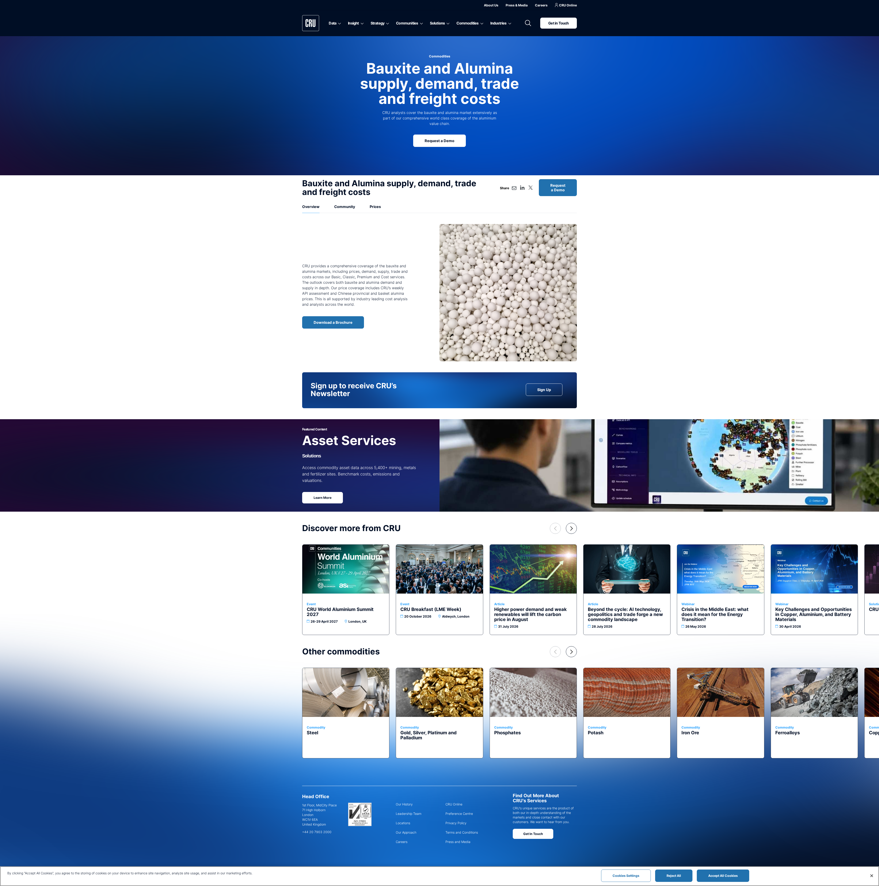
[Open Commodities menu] (481, 23)
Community (344, 206)
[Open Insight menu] (361, 23)
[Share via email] (514, 188)
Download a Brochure (333, 322)
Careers (541, 5)
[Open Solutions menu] (447, 23)
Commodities (467, 23)
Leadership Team (408, 814)
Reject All (674, 876)
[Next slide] (571, 528)
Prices (375, 206)
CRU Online (568, 5)
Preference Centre (459, 814)
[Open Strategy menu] (386, 23)
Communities (407, 23)
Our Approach (406, 832)
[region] (439, 876)
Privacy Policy (456, 823)
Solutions (437, 23)
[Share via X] (530, 187)
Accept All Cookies (723, 876)
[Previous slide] (555, 528)
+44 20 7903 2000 (316, 832)
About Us (491, 5)
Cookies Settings (626, 876)
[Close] (872, 876)
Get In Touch (533, 834)
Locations (403, 823)
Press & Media (517, 5)
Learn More (322, 498)
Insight (353, 23)
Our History (404, 804)
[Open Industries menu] (509, 23)
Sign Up (544, 389)
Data (332, 23)
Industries (498, 23)
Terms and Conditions (461, 832)
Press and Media (457, 842)
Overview (311, 206)
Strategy (378, 23)
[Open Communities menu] (420, 23)
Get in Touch (558, 23)
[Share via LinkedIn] (522, 187)
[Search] (528, 23)
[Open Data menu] (338, 23)
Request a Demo (439, 140)
